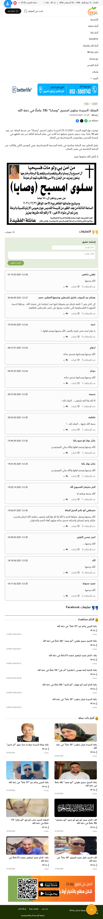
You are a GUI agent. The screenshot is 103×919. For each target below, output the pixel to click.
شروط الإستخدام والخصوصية (33, 915)
